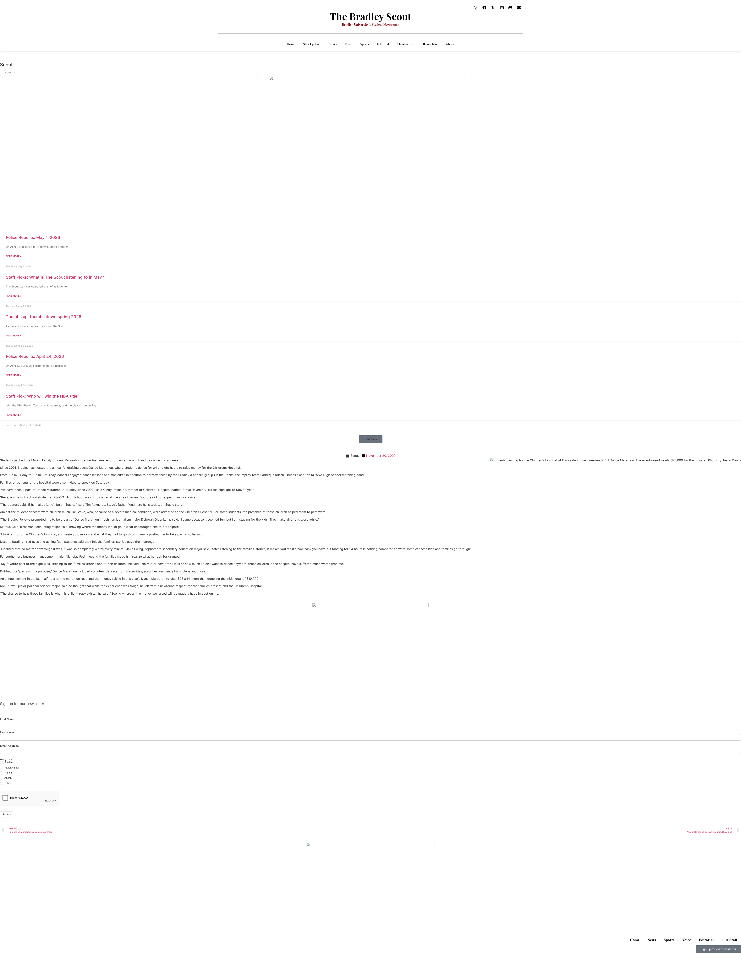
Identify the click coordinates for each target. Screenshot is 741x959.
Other (7, 783)
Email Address (9, 745)
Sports (364, 44)
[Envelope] (519, 8)
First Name (7, 719)
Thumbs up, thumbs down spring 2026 (43, 316)
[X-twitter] (493, 8)
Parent (8, 772)
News (333, 44)
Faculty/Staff (11, 767)
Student (8, 762)
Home (291, 44)
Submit (6, 814)
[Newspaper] (502, 8)
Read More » (14, 256)
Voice (349, 44)
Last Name (7, 732)
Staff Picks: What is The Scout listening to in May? (55, 277)
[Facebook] (484, 8)
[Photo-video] (510, 8)
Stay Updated (312, 44)
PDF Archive (429, 44)
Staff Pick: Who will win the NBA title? (42, 396)
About (450, 44)
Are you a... (7, 759)
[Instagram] (476, 8)
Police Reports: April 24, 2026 (35, 356)
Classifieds (404, 44)
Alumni (8, 777)
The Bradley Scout (370, 16)
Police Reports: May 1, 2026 (33, 237)
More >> (9, 72)
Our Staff (729, 940)
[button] (370, 439)
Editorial (383, 44)
